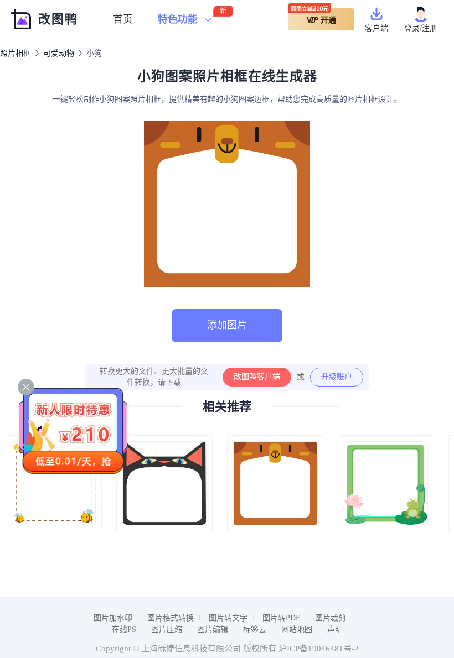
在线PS (124, 629)
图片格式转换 (170, 618)
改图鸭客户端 (257, 377)
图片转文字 (228, 618)
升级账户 (336, 377)
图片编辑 (212, 629)
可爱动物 (58, 53)
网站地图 (296, 629)
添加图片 (227, 325)
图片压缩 (166, 629)
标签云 (254, 629)
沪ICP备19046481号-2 (318, 648)
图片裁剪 (330, 618)
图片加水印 (113, 618)
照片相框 (15, 53)
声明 (335, 629)
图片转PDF (281, 618)
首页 (123, 19)
